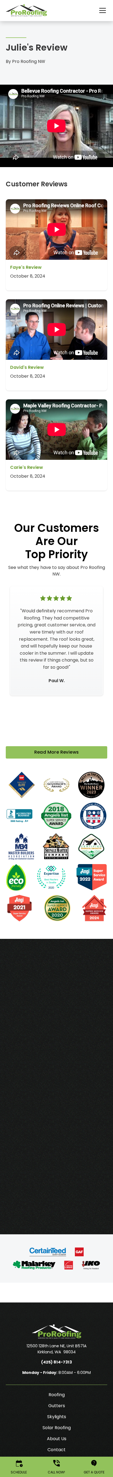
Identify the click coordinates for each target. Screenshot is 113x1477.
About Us (56, 1438)
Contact (56, 1449)
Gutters (56, 1406)
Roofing (57, 1395)
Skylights (56, 1417)
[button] (99, 10)
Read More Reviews (56, 752)
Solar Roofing (57, 1428)
